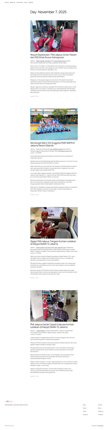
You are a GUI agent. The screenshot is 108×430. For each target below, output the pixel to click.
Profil (25, 2)
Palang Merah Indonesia (43, 61)
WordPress (100, 425)
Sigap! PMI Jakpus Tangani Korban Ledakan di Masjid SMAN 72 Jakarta (53, 242)
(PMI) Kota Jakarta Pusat (58, 247)
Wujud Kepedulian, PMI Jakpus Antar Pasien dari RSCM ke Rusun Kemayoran (53, 56)
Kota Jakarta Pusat (59, 61)
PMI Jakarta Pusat (63, 151)
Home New (19, 2)
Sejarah (31, 2)
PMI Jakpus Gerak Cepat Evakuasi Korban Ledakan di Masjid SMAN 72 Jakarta (52, 325)
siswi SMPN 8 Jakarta (56, 149)
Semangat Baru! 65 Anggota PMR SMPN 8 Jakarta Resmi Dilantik (52, 144)
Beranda (12, 2)
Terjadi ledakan (41, 330)
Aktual (7, 2)
